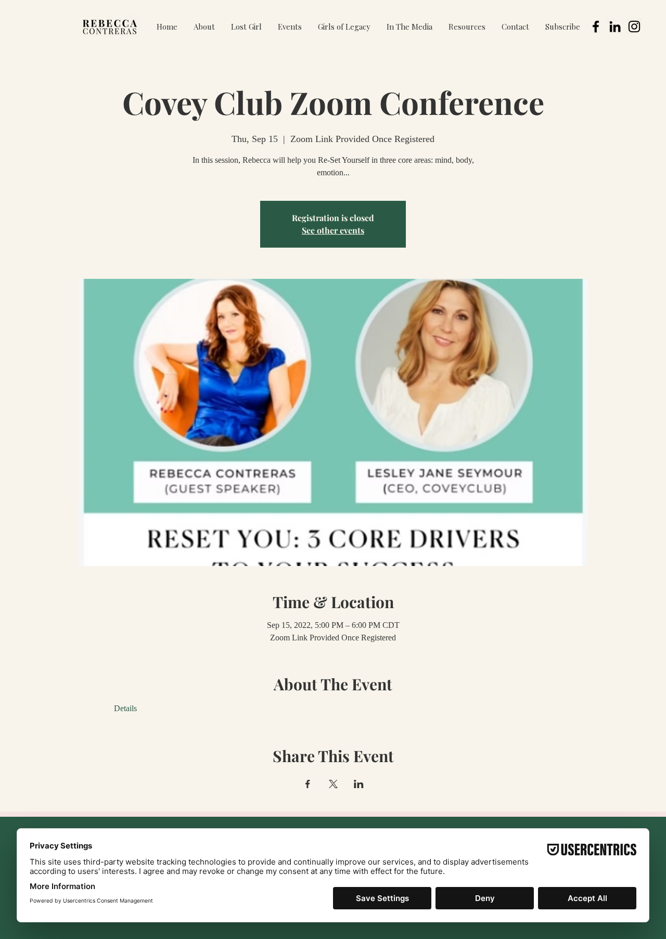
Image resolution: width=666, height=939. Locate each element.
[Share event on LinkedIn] (359, 784)
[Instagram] (634, 26)
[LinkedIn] (615, 26)
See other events (333, 230)
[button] (290, 26)
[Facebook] (596, 26)
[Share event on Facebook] (308, 784)
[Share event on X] (333, 784)
